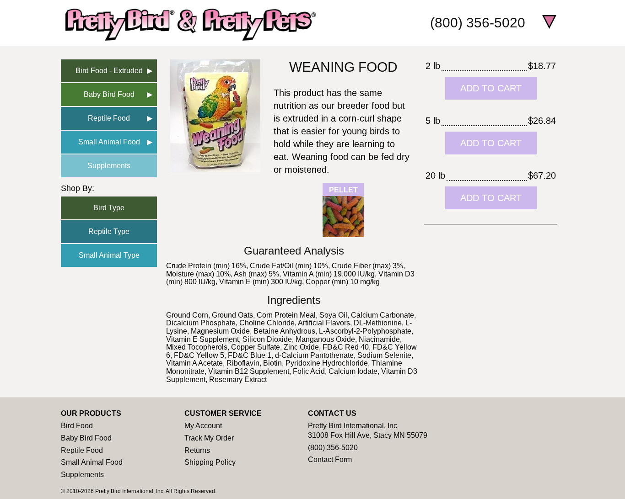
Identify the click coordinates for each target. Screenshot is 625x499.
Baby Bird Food (109, 94)
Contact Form (330, 459)
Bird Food (77, 426)
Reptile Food (109, 118)
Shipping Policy (210, 462)
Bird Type (108, 208)
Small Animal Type (109, 255)
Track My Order (209, 438)
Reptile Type (108, 231)
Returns (197, 450)
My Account (203, 426)
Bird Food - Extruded (109, 70)
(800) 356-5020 (477, 22)
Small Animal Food (109, 142)
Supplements (108, 166)
